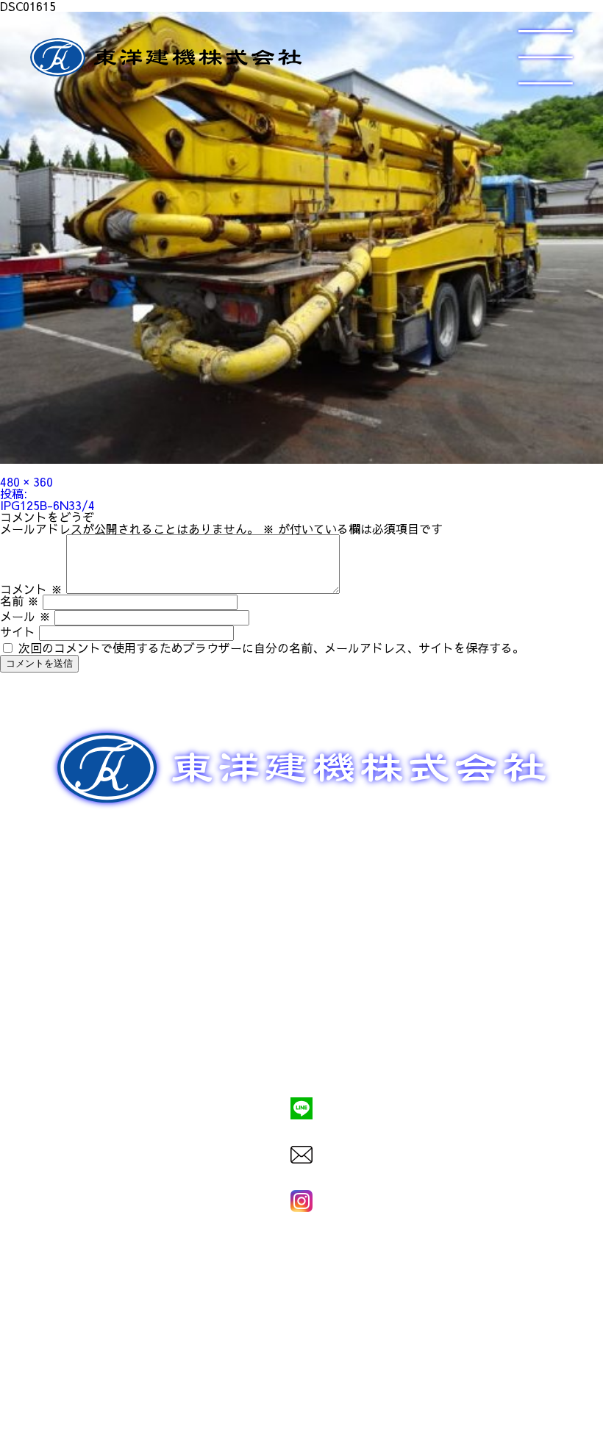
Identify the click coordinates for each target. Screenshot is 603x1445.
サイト (17, 631)
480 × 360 (26, 481)
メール (25, 616)
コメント (31, 589)
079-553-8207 (301, 1058)
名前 (19, 600)
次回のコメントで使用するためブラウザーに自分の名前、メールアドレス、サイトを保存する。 (271, 647)
